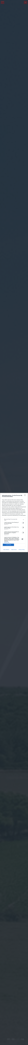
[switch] (23, 522)
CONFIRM (8, 544)
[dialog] (14, 522)
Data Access (14, 549)
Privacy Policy (22, 549)
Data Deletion (6, 549)
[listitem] (14, 520)
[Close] (25, 495)
